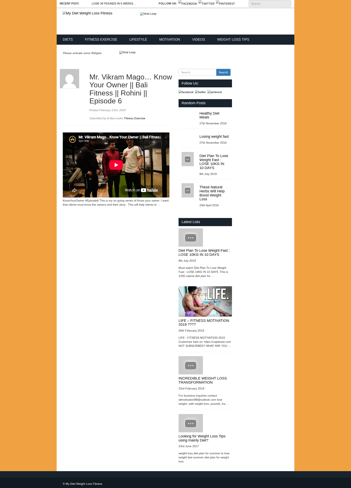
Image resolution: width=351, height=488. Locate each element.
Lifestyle (138, 39)
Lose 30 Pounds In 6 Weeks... (113, 3)
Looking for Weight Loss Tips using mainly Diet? (202, 438)
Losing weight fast (214, 136)
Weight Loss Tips (233, 39)
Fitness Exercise (101, 39)
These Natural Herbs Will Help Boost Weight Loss (212, 193)
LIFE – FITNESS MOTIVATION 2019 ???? (204, 323)
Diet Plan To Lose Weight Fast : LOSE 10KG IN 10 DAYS (213, 162)
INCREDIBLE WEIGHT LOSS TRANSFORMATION (203, 380)
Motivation (169, 39)
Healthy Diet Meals (209, 115)
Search (288, 3)
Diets (68, 39)
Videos (198, 39)
